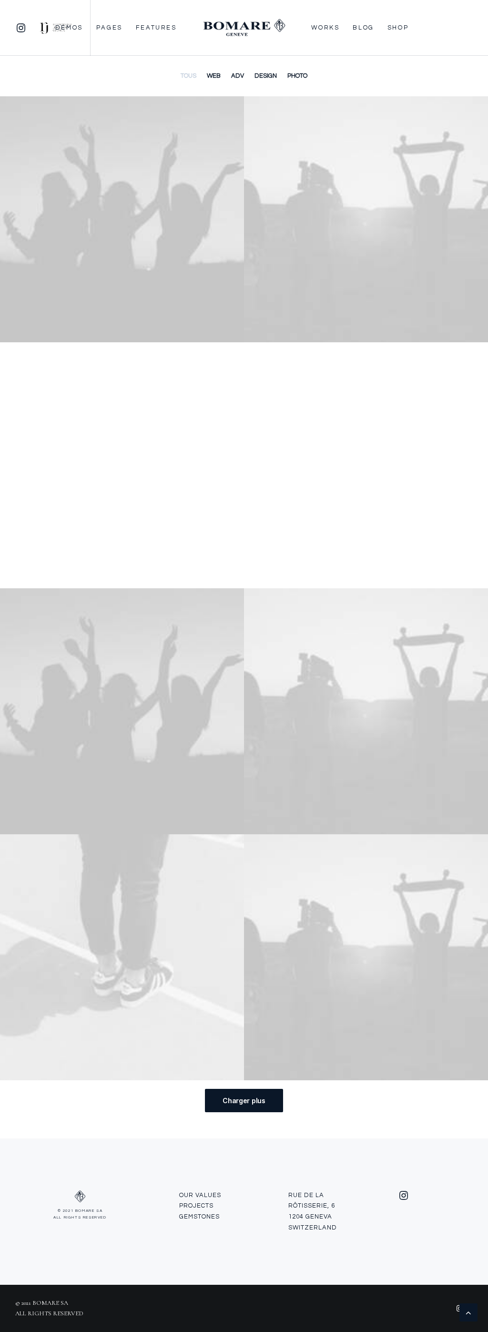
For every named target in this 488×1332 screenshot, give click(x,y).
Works (325, 27)
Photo (297, 76)
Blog (363, 27)
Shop (397, 27)
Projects (196, 1205)
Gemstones (199, 1216)
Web (214, 76)
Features (156, 27)
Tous (188, 76)
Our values (200, 1195)
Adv (237, 76)
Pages (109, 27)
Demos (69, 27)
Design (265, 76)
